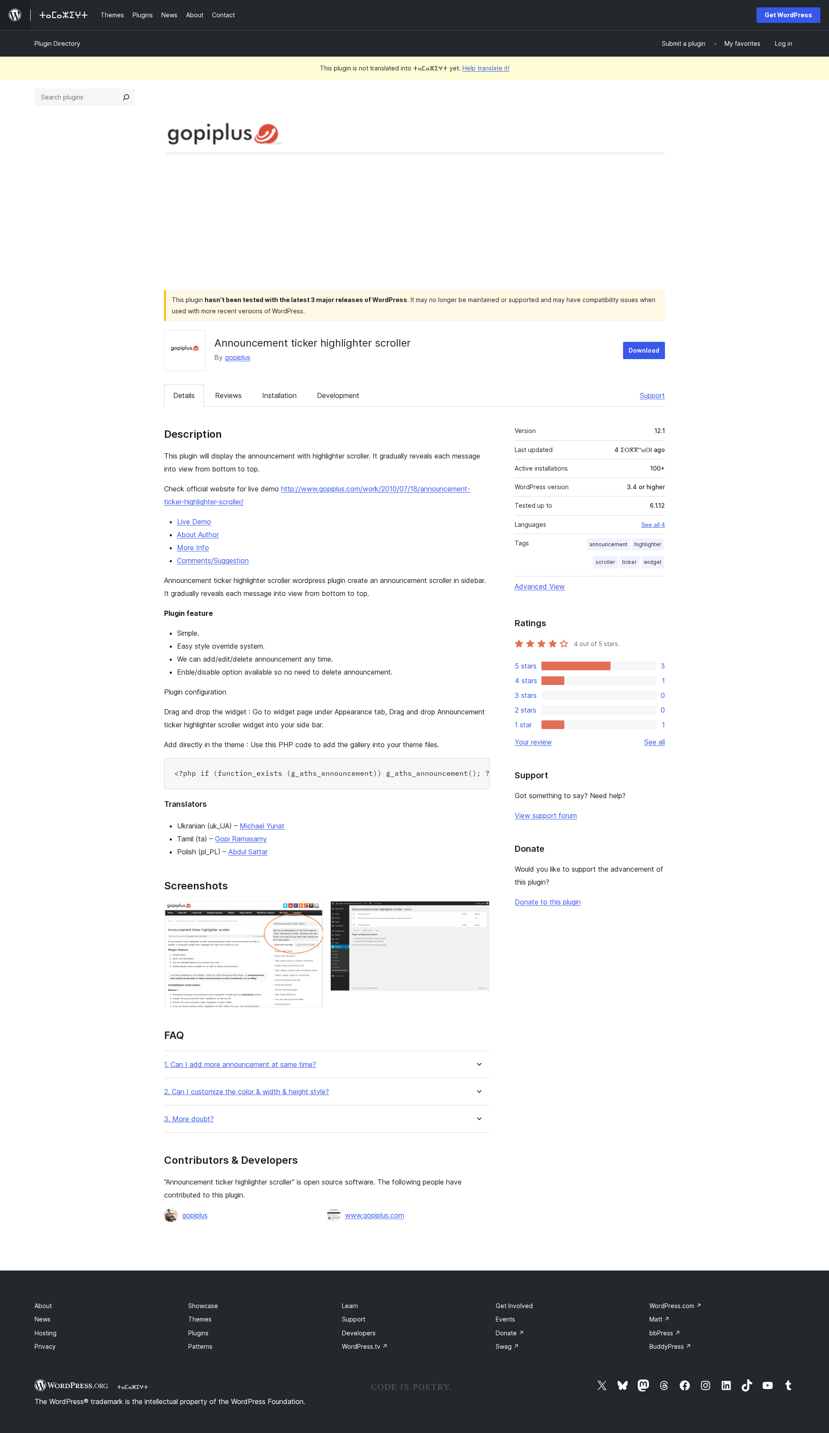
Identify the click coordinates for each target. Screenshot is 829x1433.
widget (652, 562)
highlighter (647, 544)
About (43, 1305)
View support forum (546, 815)
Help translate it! (485, 68)
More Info (193, 547)
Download (644, 350)
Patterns (200, 1346)
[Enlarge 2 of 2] (478, 912)
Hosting (46, 1333)
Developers (359, 1333)
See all (654, 742)
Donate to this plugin (548, 902)
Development (338, 395)
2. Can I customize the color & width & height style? (246, 1092)
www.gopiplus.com (374, 1215)
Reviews (228, 395)
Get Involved (514, 1305)
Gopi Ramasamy (241, 838)
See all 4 (653, 524)
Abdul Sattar (248, 851)
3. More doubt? (189, 1119)
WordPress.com (675, 1305)
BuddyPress (670, 1346)
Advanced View (540, 586)
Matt (659, 1319)
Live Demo (194, 521)
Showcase (203, 1305)
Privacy (45, 1346)
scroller (605, 562)
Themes (200, 1319)
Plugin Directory (57, 43)
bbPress (664, 1333)
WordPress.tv (365, 1346)
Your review (533, 742)
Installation (279, 395)
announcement (608, 544)
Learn (350, 1305)
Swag (507, 1346)
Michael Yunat (262, 826)
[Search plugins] (126, 97)
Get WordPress (788, 15)
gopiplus (237, 357)
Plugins (198, 1333)
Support (652, 395)
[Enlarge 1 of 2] (311, 912)
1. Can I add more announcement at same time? (240, 1064)
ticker (629, 562)
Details (184, 395)
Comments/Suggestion (213, 560)
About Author (198, 534)
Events (505, 1319)
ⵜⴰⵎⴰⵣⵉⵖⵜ (132, 1386)
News (43, 1319)
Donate (510, 1333)
